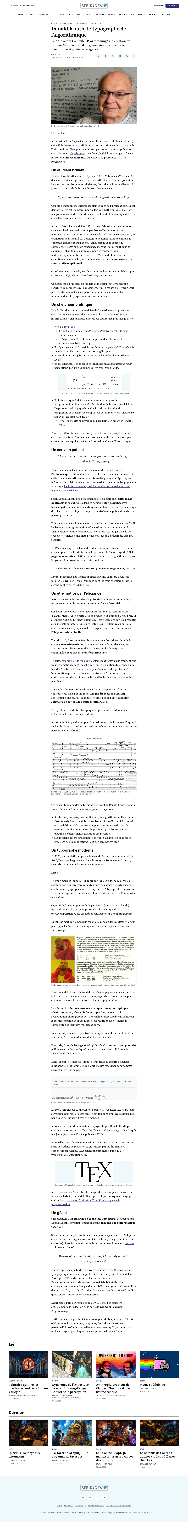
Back (79, 14)
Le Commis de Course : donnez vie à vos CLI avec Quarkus (157, 1456)
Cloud (61, 14)
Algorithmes (66, 24)
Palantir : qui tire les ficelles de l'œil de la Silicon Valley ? (28, 1388)
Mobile (111, 14)
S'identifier (157, 6)
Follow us (68, 1505)
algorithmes (77, 153)
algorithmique (66, 327)
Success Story (16, 1381)
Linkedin (79, 1505)
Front (89, 14)
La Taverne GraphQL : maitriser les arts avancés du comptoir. (114, 1456)
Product (123, 14)
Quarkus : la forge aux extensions (24, 1455)
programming (81, 24)
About (59, 1505)
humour (129, 1243)
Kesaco (141, 14)
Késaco (143, 1381)
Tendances (42, 14)
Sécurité (100, 14)
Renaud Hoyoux (59, 54)
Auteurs (166, 14)
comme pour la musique (76, 661)
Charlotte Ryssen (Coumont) (23, 1396)
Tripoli (145, 1512)
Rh (132, 14)
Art (100, 24)
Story (30, 14)
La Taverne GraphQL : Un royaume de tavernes (70, 1455)
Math (93, 24)
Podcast (153, 14)
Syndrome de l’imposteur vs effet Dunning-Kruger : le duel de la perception (70, 1388)
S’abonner (172, 5)
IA (53, 14)
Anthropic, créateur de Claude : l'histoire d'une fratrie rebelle (113, 1388)
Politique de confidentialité (118, 1505)
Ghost (138, 1512)
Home (20, 14)
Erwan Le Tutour (60, 1396)
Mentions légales (96, 1505)
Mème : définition (152, 1385)
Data (70, 14)
